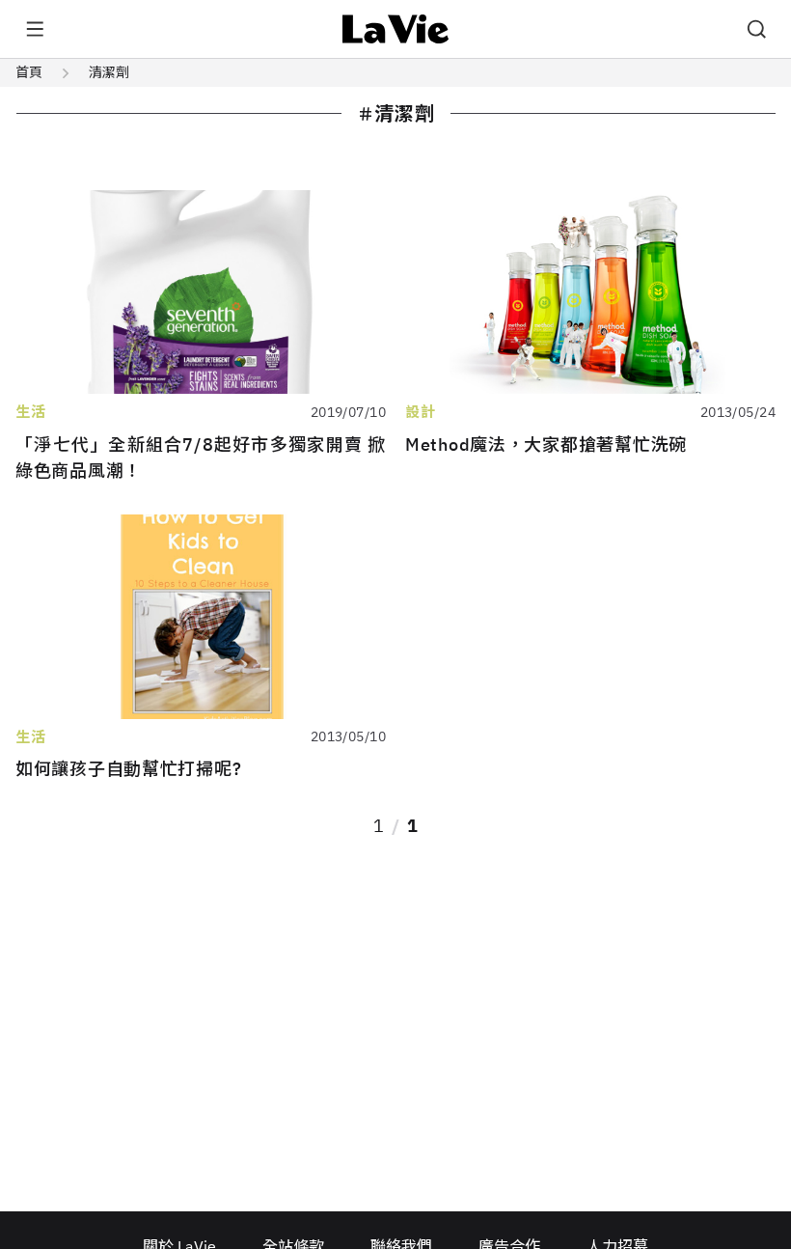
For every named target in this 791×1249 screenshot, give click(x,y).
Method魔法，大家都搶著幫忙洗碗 (546, 444)
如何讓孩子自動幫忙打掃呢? (128, 769)
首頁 (28, 72)
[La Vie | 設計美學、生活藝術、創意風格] (396, 28)
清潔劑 (109, 72)
